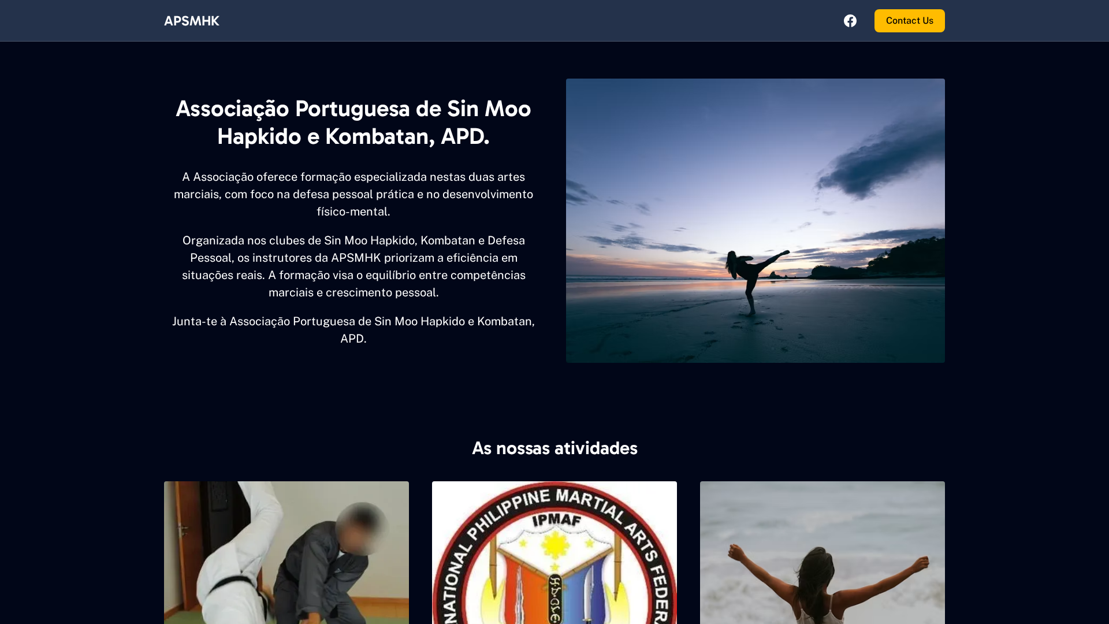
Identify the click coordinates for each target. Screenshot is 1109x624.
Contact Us (909, 20)
